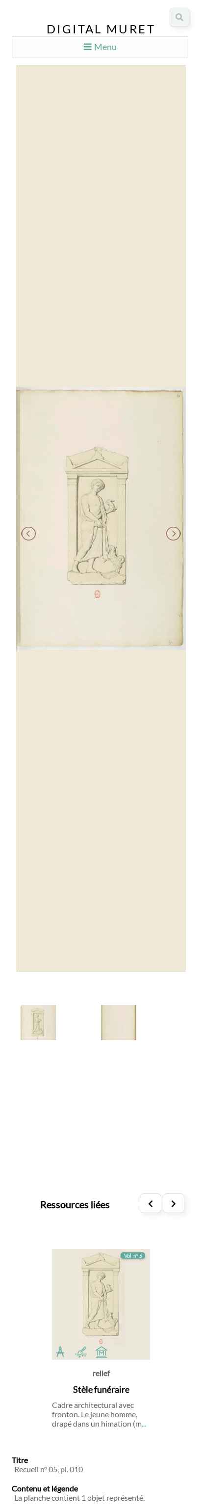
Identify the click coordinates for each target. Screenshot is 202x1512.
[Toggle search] (179, 17)
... (144, 1423)
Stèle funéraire (101, 1389)
